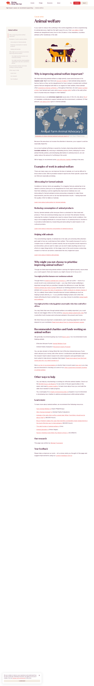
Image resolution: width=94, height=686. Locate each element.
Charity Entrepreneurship (58, 392)
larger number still (64, 90)
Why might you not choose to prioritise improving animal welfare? (19, 52)
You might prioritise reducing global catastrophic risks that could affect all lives (20, 62)
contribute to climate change (76, 290)
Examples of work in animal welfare (18, 39)
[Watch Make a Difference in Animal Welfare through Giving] (61, 53)
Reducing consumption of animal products (19, 45)
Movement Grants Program (61, 347)
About (58, 3)
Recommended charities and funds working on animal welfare (18, 66)
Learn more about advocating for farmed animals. (50, 202)
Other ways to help (14, 70)
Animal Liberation (41, 429)
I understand (22, 680)
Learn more (13, 73)
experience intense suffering (47, 88)
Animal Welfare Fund (59, 343)
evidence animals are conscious (55, 280)
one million (75, 30)
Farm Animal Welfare (43, 409)
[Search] (71, 3)
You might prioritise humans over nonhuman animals (20, 57)
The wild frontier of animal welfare (47, 426)
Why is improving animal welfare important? (17, 35)
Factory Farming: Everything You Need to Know (51, 433)
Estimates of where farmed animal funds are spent (51, 136)
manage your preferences (18, 678)
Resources (49, 3)
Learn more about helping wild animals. (46, 255)
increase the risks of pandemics (52, 290)
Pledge (41, 3)
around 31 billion (62, 81)
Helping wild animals (15, 49)
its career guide (52, 386)
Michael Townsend (57, 443)
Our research (14, 76)
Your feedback (14, 79)
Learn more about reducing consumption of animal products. (53, 228)
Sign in (84, 3)
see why (78, 365)
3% (85, 97)
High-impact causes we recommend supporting (19, 8)
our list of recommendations (47, 365)
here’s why (65, 337)
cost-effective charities (64, 159)
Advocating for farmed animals (18, 42)
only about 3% (44, 101)
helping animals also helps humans (45, 287)
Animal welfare (12, 30)
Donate (32, 3)
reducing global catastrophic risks (73, 313)
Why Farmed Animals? (43, 412)
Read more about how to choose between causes (68, 322)
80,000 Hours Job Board (47, 384)
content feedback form (63, 455)
